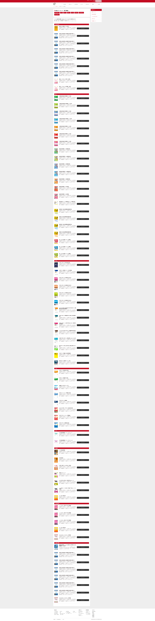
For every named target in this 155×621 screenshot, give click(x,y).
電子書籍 (74, 611)
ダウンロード (83, 28)
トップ (54, 6)
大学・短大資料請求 (88, 613)
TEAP (72, 12)
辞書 (60, 612)
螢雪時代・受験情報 (56, 614)
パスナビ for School (88, 614)
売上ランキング (74, 612)
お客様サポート (57, 6)
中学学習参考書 (81, 12)
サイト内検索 (93, 1)
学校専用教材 (67, 611)
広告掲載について (80, 615)
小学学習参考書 (56, 611)
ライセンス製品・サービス (69, 613)
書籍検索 (94, 0)
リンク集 (63, 619)
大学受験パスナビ (88, 611)
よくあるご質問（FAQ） (95, 16)
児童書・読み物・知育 (62, 613)
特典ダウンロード (80, 612)
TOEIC (64, 12)
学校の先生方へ (94, 611)
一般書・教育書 (56, 14)
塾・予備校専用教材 (68, 612)
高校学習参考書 (56, 12)
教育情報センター (88, 612)
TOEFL (68, 12)
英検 (61, 12)
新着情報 (88, 0)
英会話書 (76, 12)
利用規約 (54, 619)
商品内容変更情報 (94, 14)
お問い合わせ (91, 0)
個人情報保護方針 (59, 619)
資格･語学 (61, 611)
